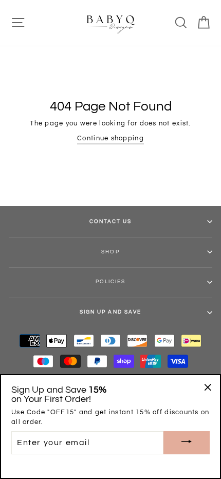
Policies (110, 281)
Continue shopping (110, 138)
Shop (110, 251)
